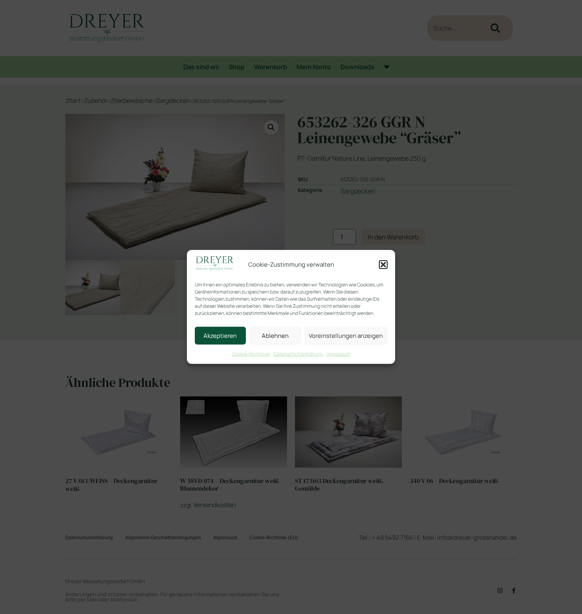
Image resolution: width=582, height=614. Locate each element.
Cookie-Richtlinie (251, 354)
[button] (383, 265)
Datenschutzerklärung (298, 354)
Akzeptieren (220, 336)
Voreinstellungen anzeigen (346, 336)
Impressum (338, 354)
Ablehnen (275, 336)
